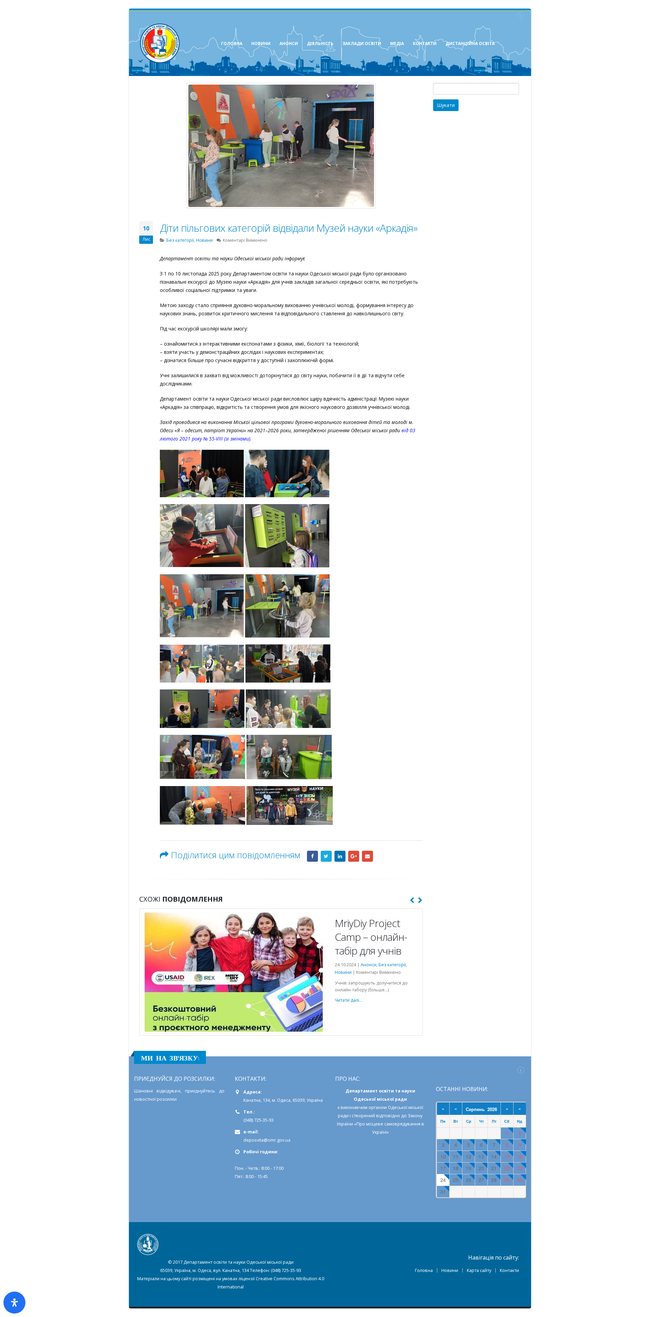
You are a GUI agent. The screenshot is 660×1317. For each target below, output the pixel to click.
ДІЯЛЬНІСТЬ (320, 43)
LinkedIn (339, 856)
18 (456, 1158)
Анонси (342, 951)
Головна (424, 1260)
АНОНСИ (288, 43)
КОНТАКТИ (425, 43)
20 (481, 1158)
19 (468, 1158)
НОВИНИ (261, 43)
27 (481, 1170)
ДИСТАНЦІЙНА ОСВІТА (470, 43)
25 (456, 1170)
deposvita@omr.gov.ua (266, 1130)
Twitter (326, 856)
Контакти (509, 1260)
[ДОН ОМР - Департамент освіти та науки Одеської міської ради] (160, 43)
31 (443, 1181)
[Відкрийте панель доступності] (14, 1303)
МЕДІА (397, 43)
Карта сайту (479, 1260)
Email (367, 856)
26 (468, 1170)
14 (494, 1146)
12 (468, 1146)
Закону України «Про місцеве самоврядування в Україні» (380, 1114)
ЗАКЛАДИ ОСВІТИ (361, 43)
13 (481, 1146)
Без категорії (180, 240)
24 (443, 1170)
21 (494, 1158)
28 (494, 1170)
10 (443, 1146)
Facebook (312, 856)
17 (443, 1158)
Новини (204, 240)
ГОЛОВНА (231, 43)
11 (456, 1146)
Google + (353, 856)
